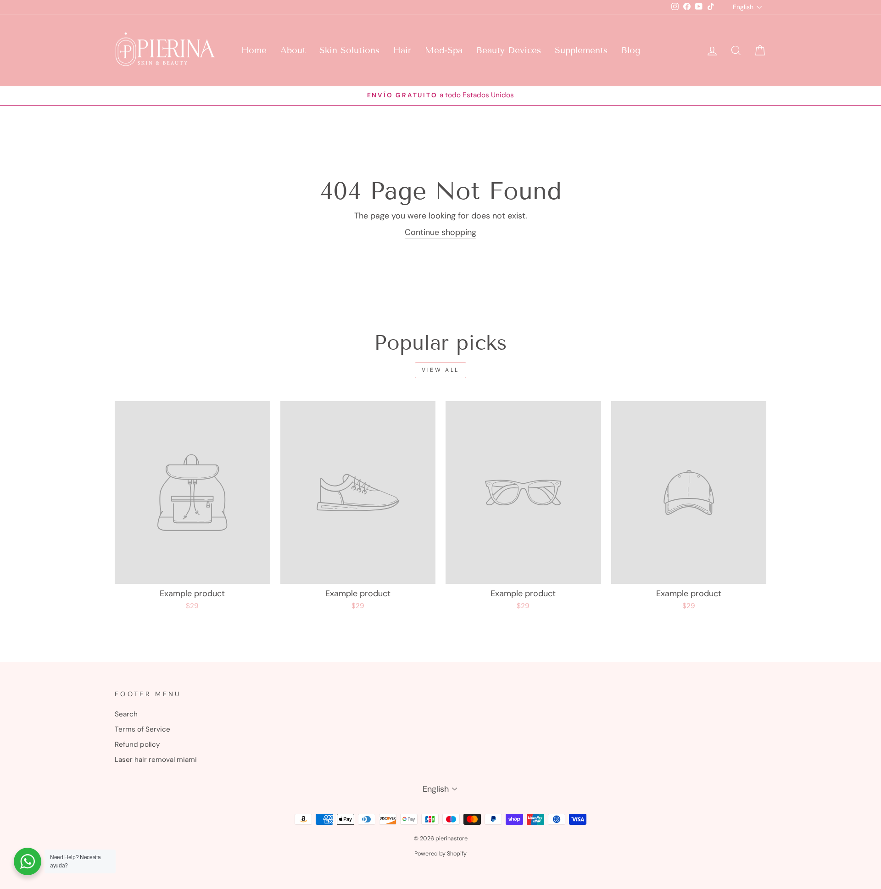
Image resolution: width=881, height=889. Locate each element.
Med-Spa (444, 50)
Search (126, 714)
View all (440, 370)
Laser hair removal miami (156, 759)
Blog (630, 50)
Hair (402, 50)
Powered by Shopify (440, 853)
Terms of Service (142, 729)
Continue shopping (440, 232)
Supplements (581, 50)
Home (254, 50)
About (293, 50)
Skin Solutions (349, 50)
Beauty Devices (508, 50)
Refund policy (137, 744)
